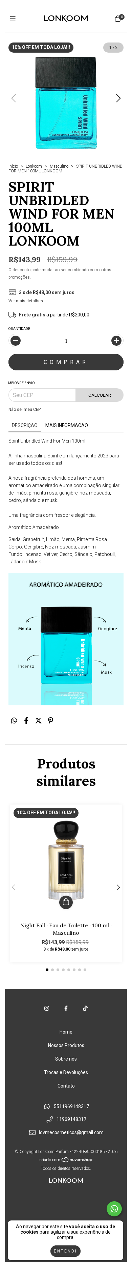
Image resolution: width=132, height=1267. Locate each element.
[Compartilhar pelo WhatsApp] (14, 721)
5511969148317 (71, 1106)
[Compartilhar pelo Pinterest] (50, 721)
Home (66, 1032)
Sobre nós (66, 1059)
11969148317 (71, 1119)
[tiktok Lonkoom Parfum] (85, 1008)
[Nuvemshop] (66, 1161)
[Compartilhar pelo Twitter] (38, 721)
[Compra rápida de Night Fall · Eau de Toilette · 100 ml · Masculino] (66, 902)
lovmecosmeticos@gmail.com (71, 1132)
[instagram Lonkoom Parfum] (47, 1008)
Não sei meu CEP (24, 409)
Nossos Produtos (66, 1045)
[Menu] (14, 18)
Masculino (59, 166)
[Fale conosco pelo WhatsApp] (114, 1208)
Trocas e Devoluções (66, 1072)
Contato (66, 1086)
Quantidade (19, 329)
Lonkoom (34, 166)
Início (13, 166)
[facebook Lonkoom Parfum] (66, 1008)
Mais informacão (66, 425)
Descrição (25, 425)
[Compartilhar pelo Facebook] (26, 721)
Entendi (65, 1251)
